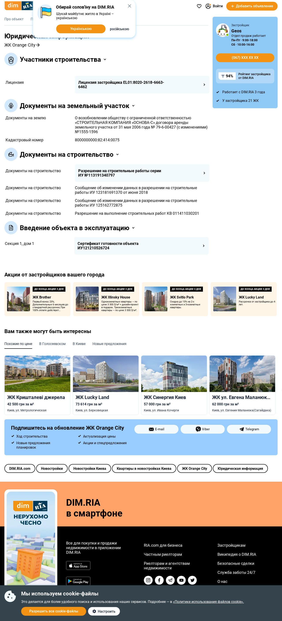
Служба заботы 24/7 (236, 572)
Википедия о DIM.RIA (236, 554)
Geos (236, 31)
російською (119, 29)
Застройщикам (231, 545)
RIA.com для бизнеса (163, 545)
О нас (222, 581)
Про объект (14, 19)
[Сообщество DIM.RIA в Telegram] (170, 580)
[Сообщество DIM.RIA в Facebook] (159, 580)
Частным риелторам (163, 554)
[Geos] (223, 30)
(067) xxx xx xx (245, 58)
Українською (81, 29)
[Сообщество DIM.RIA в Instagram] (148, 580)
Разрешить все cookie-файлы (53, 611)
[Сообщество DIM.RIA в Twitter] (192, 580)
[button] (129, 5)
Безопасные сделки (235, 563)
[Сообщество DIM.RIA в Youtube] (181, 580)
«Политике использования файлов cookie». (208, 602)
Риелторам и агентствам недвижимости (167, 565)
